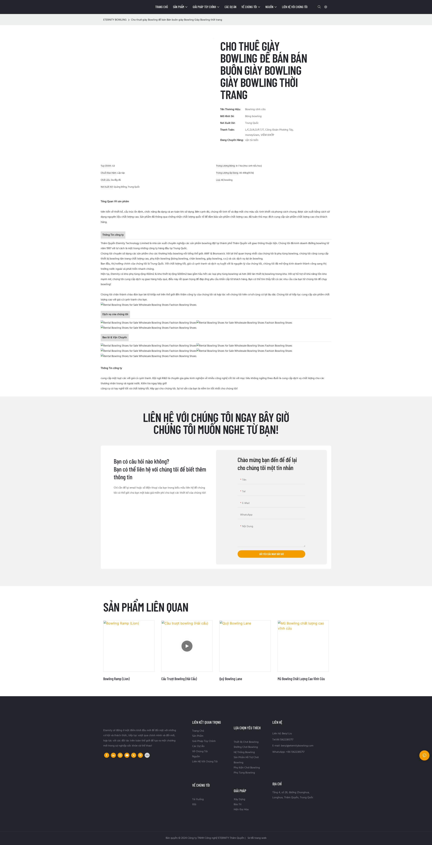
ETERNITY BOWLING (115, 20)
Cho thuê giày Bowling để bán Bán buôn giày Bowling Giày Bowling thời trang (176, 20)
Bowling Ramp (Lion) (116, 678)
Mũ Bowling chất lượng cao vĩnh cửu (301, 678)
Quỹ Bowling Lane (230, 678)
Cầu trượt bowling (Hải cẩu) (179, 678)
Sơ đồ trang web (256, 838)
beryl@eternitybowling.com (297, 746)
